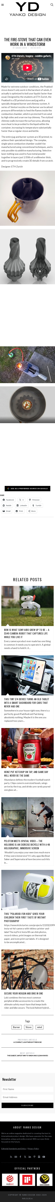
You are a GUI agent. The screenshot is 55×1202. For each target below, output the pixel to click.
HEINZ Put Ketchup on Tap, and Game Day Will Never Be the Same (26, 773)
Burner (16, 1027)
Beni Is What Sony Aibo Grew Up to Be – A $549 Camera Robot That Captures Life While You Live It (26, 633)
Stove (29, 1027)
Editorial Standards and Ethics (13, 1148)
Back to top (26, 1198)
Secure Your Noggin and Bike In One (23, 993)
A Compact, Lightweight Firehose (27, 1040)
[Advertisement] (27, 28)
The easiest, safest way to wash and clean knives (27, 1054)
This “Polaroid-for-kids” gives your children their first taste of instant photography (25, 917)
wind (39, 1027)
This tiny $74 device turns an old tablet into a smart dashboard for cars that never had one (26, 702)
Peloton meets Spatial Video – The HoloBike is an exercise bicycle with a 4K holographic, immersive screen (27, 844)
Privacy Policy (33, 1148)
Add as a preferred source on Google (29, 489)
